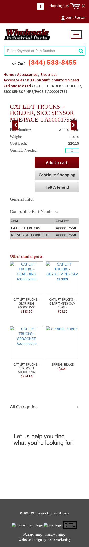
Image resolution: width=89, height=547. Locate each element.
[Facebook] (40, 6)
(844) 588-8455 (52, 62)
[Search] (81, 50)
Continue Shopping (57, 175)
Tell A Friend (57, 187)
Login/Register (75, 18)
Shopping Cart (67, 6)
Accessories (27, 74)
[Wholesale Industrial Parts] (37, 34)
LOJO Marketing (58, 539)
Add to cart (57, 162)
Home (9, 74)
